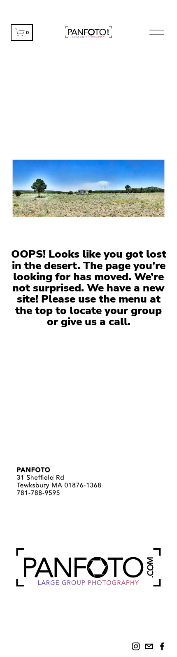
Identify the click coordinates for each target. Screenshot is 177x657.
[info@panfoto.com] (149, 646)
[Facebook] (162, 646)
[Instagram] (136, 646)
